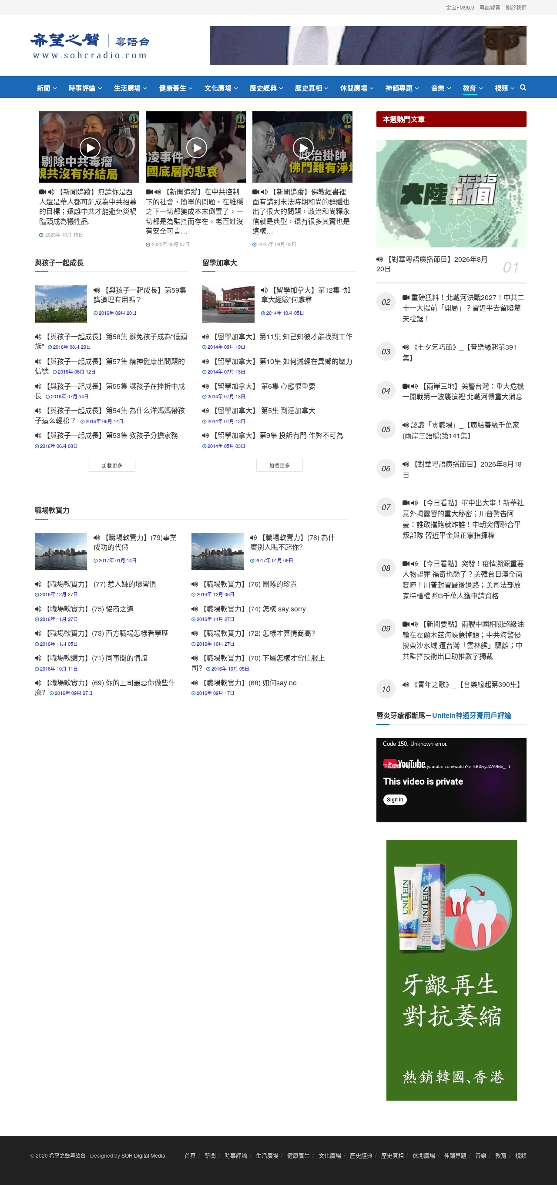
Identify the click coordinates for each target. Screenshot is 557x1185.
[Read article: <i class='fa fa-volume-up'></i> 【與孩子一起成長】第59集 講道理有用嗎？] (61, 304)
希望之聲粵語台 (67, 1155)
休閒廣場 (353, 88)
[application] (451, 780)
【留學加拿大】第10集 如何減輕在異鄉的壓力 (280, 361)
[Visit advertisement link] (368, 45)
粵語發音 (490, 7)
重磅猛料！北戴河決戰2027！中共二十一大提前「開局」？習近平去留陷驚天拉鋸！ (463, 308)
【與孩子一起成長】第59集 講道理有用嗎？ (140, 294)
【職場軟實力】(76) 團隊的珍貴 (247, 584)
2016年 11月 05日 (58, 643)
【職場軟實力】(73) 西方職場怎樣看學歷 (104, 633)
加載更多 (112, 465)
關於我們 (516, 7)
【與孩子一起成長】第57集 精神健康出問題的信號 (110, 366)
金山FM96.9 (460, 7)
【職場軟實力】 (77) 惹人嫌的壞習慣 (98, 584)
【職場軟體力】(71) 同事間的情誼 (94, 658)
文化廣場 (218, 88)
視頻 (501, 88)
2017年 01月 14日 (117, 560)
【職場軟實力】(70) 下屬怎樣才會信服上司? (258, 662)
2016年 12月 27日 (58, 594)
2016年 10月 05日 (229, 668)
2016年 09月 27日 (73, 692)
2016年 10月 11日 (58, 668)
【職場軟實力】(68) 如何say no (247, 683)
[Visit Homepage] (89, 46)
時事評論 (82, 88)
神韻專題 (399, 88)
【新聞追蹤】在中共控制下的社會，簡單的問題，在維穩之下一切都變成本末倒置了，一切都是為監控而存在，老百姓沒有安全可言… (194, 211)
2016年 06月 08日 (58, 445)
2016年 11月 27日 (58, 618)
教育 (469, 88)
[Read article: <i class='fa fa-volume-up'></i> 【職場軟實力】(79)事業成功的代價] (61, 551)
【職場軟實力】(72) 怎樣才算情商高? (256, 633)
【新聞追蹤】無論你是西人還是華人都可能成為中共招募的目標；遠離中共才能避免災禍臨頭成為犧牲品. (88, 206)
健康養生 (172, 88)
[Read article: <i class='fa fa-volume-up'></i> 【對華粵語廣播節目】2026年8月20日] (451, 193)
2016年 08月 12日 (76, 371)
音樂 (438, 88)
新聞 (43, 88)
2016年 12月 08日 (215, 594)
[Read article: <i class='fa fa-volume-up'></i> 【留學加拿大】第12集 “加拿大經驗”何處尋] (228, 304)
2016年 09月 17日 (215, 692)
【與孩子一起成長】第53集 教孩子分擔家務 (109, 435)
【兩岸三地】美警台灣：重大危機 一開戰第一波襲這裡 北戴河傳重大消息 (463, 391)
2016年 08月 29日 (71, 346)
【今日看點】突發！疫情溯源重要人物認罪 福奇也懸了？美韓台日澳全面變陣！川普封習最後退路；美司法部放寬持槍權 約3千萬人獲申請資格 (463, 579)
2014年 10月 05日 (284, 312)
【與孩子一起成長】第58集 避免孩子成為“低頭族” (111, 341)
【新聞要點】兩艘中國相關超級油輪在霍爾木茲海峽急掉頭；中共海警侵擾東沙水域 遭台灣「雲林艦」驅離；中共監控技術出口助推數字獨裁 (463, 640)
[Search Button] (523, 87)
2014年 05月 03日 (225, 445)
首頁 (190, 1155)
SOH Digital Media (143, 1155)
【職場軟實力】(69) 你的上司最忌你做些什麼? (105, 687)
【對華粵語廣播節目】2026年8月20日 (432, 264)
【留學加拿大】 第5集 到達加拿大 (262, 410)
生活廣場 (127, 88)
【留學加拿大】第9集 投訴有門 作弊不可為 (276, 435)
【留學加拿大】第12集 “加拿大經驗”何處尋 (306, 294)
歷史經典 (263, 88)
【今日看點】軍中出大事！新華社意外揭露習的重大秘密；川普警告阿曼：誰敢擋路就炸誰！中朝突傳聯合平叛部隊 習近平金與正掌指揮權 (463, 518)
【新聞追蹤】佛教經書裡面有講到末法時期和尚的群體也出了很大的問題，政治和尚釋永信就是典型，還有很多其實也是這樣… (301, 211)
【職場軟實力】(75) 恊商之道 (87, 609)
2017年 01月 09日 (273, 560)
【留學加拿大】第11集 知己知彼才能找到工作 (280, 336)
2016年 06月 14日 (104, 420)
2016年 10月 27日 (215, 643)
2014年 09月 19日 (225, 346)
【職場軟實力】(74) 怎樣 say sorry (252, 609)
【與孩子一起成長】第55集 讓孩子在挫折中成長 (110, 391)
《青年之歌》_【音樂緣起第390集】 (466, 684)
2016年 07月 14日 (69, 396)
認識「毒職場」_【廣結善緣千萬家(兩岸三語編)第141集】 (461, 430)
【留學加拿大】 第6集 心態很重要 (262, 386)
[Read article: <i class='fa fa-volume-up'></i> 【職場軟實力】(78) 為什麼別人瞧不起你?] (217, 551)
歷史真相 (308, 88)
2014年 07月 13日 (225, 371)
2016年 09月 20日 (117, 312)
